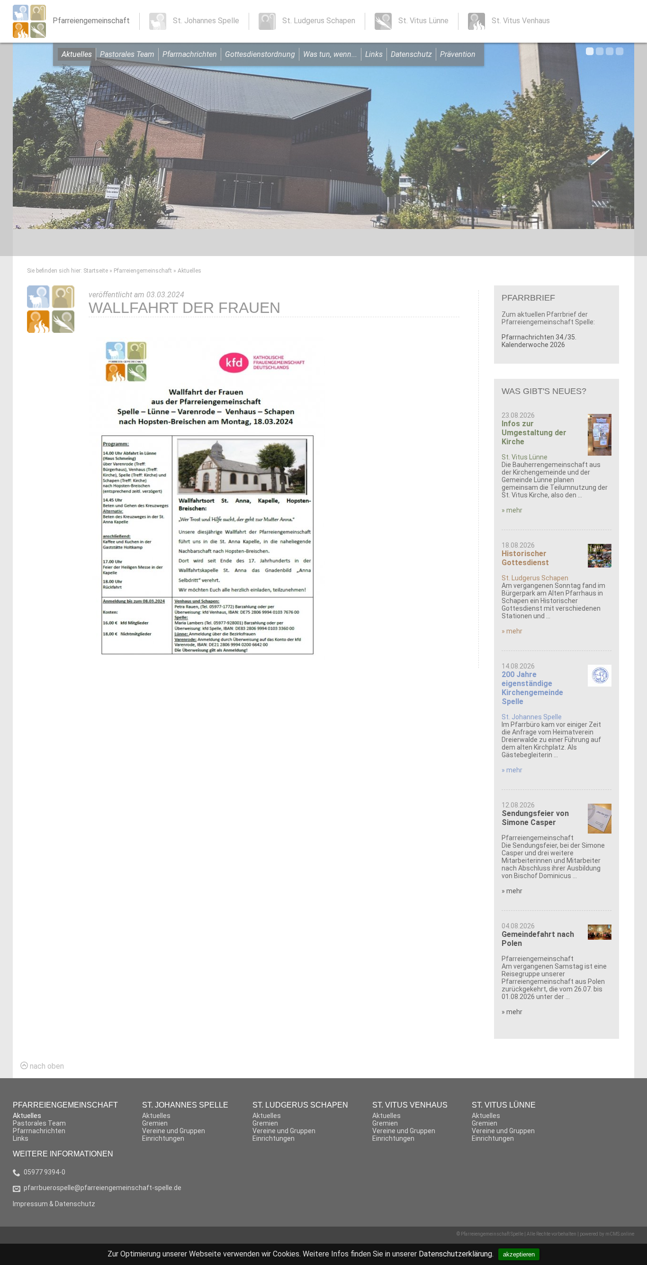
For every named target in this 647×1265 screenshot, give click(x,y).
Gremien (155, 1123)
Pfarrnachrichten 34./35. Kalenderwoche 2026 (539, 340)
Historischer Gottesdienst (525, 558)
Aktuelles (77, 54)
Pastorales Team (127, 54)
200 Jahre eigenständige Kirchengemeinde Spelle (532, 688)
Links (374, 54)
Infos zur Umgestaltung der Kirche (534, 432)
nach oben (46, 1066)
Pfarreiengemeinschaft (143, 270)
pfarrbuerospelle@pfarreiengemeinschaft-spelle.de (102, 1188)
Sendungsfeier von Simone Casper (535, 818)
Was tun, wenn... (330, 54)
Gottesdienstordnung (260, 54)
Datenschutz (411, 54)
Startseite (95, 270)
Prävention (458, 54)
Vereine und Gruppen (173, 1131)
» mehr (512, 510)
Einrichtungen (163, 1138)
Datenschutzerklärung (455, 1253)
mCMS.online (619, 1234)
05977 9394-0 (44, 1172)
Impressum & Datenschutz (54, 1204)
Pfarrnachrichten (189, 54)
